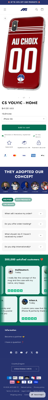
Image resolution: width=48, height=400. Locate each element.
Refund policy (26, 387)
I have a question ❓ (14, 342)
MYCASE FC (14, 387)
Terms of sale (38, 391)
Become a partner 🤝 (15, 336)
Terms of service (12, 391)
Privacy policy (39, 387)
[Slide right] (29, 97)
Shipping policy (16, 395)
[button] (5, 9)
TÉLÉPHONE (7, 114)
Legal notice (26, 391)
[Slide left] (18, 97)
